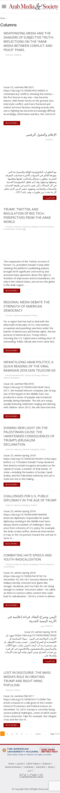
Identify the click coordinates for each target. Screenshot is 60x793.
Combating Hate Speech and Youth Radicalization (28, 557)
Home (2, 18)
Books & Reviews (13, 767)
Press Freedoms (47, 226)
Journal (20, 763)
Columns (9, 55)
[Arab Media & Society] (33, 6)
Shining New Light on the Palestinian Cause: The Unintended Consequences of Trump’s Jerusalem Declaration (29, 436)
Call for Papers (33, 763)
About (51, 767)
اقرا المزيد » (50, 198)
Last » (38, 733)
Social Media (9, 229)
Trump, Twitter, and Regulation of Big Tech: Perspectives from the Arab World (27, 215)
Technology (20, 229)
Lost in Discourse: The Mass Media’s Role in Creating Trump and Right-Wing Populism (27, 678)
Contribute (28, 767)
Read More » (11, 123)
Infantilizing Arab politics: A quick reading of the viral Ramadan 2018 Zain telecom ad (30, 366)
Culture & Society (32, 375)
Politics (34, 315)
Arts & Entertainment (14, 375)
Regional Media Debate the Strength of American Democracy (27, 306)
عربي (42, 626)
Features (18, 55)
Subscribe (40, 767)
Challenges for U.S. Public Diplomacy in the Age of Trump (30, 498)
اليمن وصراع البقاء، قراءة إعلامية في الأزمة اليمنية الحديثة (32, 619)
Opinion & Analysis (31, 226)
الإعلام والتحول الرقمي (41, 134)
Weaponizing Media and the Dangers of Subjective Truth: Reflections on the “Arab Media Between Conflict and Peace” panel (29, 41)
